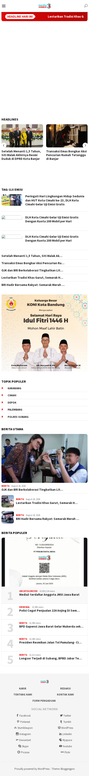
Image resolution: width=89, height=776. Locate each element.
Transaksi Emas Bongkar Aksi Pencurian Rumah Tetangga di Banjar (66, 155)
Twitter (67, 715)
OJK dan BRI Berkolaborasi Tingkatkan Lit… (32, 270)
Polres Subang (18, 417)
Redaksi (65, 688)
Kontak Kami (65, 694)
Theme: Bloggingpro (63, 769)
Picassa (25, 752)
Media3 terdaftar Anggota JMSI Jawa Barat (49, 594)
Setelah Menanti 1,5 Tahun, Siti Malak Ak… (31, 256)
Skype (25, 746)
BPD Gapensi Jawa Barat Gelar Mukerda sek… (51, 626)
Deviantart (25, 740)
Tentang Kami (22, 694)
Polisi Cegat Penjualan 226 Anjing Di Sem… (49, 610)
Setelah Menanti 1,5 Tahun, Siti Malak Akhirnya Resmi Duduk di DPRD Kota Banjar (21, 155)
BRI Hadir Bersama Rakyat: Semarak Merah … (33, 285)
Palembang (15, 409)
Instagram (25, 734)
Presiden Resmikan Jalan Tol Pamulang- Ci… (50, 642)
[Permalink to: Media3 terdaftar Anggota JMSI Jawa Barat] (44, 562)
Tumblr (67, 722)
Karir (22, 688)
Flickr (67, 752)
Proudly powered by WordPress (31, 769)
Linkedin (67, 734)
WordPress (67, 728)
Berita (5, 485)
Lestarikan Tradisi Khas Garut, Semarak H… (32, 278)
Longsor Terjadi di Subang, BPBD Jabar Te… (50, 658)
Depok (12, 402)
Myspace (67, 740)
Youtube (67, 746)
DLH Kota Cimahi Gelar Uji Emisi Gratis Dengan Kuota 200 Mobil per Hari (51, 219)
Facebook (25, 715)
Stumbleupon (25, 728)
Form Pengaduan (44, 700)
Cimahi (12, 395)
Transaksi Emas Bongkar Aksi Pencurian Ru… (32, 263)
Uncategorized (28, 591)
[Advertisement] (44, 69)
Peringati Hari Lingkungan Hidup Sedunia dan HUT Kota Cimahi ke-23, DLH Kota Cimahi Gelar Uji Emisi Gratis (54, 200)
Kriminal (24, 607)
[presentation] (3, 145)
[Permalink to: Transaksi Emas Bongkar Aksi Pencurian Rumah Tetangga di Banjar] (67, 135)
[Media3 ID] (44, 5)
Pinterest (25, 722)
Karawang (14, 388)
